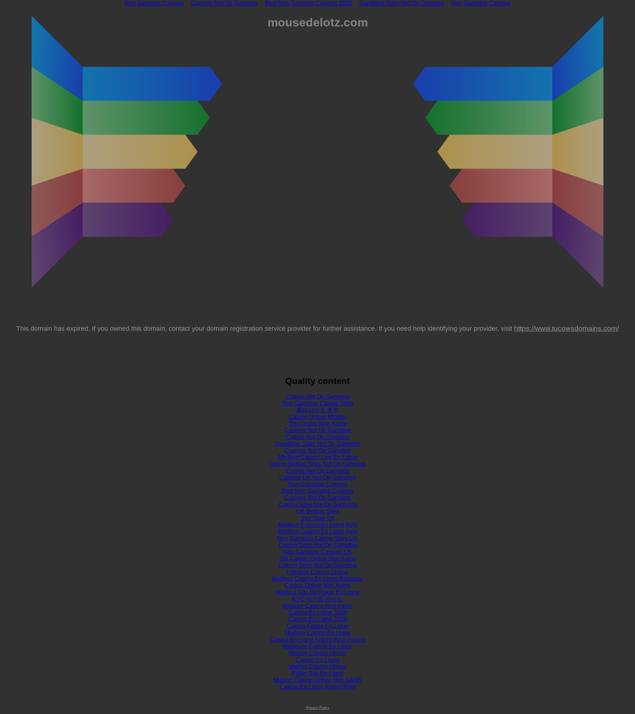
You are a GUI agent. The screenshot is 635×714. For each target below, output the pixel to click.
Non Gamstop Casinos (317, 484)
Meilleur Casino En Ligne (317, 633)
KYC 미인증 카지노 (317, 599)
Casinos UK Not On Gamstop (317, 477)
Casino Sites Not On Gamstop (318, 504)
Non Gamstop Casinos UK (317, 552)
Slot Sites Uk (317, 518)
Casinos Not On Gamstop (317, 430)
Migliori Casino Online (317, 653)
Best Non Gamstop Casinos (317, 491)
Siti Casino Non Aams (317, 423)
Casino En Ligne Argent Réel (318, 687)
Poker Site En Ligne (317, 673)
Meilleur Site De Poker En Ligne (317, 592)
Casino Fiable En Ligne (317, 626)
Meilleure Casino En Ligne (317, 646)
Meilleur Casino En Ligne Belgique (317, 579)
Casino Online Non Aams (317, 585)
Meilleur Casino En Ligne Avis (317, 525)
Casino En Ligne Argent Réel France (318, 640)
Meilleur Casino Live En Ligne (317, 457)
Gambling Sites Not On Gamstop (317, 444)
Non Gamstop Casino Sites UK (317, 538)
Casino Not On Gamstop (317, 397)
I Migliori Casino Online (317, 572)
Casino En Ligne (318, 660)
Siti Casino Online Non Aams (318, 558)
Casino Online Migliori (317, 417)
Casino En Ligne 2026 (317, 612)
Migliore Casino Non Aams (317, 606)
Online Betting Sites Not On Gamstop (317, 464)
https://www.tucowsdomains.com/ (566, 328)
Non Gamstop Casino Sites (317, 403)
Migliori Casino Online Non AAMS (317, 680)
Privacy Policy (317, 708)
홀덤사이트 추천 (317, 410)
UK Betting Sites (317, 511)
